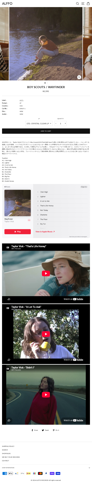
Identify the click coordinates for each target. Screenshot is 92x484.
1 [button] (45, 83)
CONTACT (5, 461)
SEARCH (5, 450)
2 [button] (47, 83)
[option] (46, 43)
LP (39, 118)
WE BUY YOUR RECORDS (11, 457)
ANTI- (22, 100)
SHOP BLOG (6, 453)
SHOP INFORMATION (8, 467)
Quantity (61, 118)
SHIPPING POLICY (8, 446)
